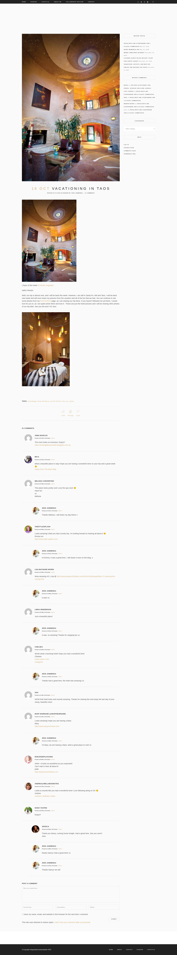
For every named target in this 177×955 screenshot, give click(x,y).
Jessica (45, 826)
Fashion (65, 193)
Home (111, 949)
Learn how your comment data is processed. (72, 922)
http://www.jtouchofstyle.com (46, 772)
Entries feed (129, 147)
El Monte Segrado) (45, 285)
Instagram (39, 662)
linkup (39, 401)
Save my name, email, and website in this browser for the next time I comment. (56, 914)
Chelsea (39, 647)
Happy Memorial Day (132, 49)
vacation (71, 401)
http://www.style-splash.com (46, 539)
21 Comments (90, 193)
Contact (129, 949)
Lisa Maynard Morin (44, 569)
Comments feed (130, 150)
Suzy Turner (128, 91)
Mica (37, 457)
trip (67, 401)
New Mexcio (45, 401)
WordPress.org (130, 153)
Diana (126, 85)
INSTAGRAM (46, 301)
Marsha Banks (129, 103)
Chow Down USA (42, 659)
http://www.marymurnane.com (47, 726)
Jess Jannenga (77, 193)
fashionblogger (32, 401)
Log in (126, 144)
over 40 (52, 401)
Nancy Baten (41, 808)
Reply (53, 438)
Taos (63, 401)
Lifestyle (151, 949)
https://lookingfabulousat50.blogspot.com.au (53, 445)
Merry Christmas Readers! (134, 52)
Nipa (125, 97)
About (119, 949)
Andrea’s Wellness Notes (45, 796)
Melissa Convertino (44, 481)
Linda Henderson (43, 609)
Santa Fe (58, 401)
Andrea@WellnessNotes (47, 784)
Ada (36, 692)
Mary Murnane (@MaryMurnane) (50, 714)
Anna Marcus (41, 435)
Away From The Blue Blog (45, 469)
